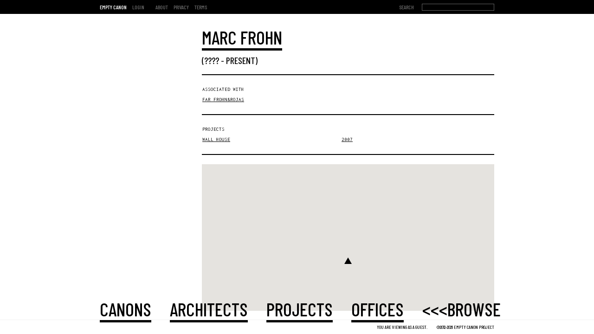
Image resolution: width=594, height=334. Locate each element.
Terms (200, 7)
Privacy (181, 7)
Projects (299, 309)
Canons (125, 309)
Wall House (216, 139)
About (161, 7)
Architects (209, 309)
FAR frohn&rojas (223, 99)
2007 (347, 139)
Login (138, 7)
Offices (377, 309)
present (240, 60)
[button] (348, 260)
